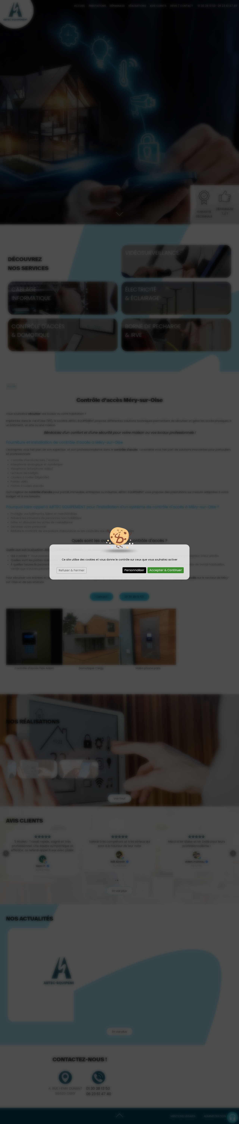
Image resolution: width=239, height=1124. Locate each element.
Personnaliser (134, 570)
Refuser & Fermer (72, 570)
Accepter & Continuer (165, 570)
